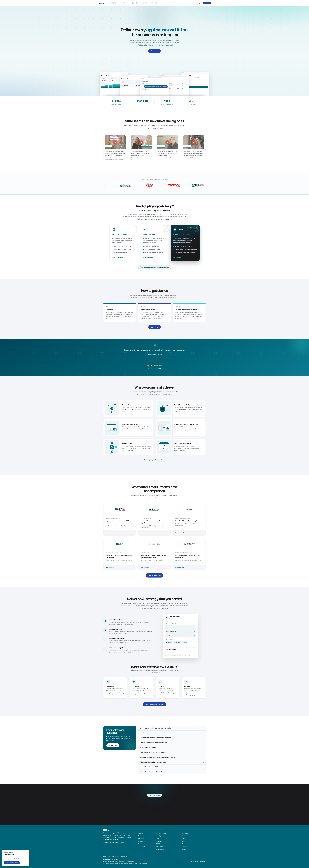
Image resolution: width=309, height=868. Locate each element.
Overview (140, 833)
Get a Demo (207, 3)
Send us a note (113, 745)
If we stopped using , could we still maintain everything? (157, 757)
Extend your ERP (127, 443)
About (183, 838)
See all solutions (160, 849)
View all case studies (154, 575)
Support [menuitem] (154, 3)
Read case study (110, 533)
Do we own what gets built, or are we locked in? (153, 752)
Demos (140, 836)
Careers (184, 844)
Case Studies (185, 833)
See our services (147, 257)
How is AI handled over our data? (149, 767)
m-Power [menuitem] (113, 3)
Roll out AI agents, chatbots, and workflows (187, 405)
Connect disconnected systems (132, 405)
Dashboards (159, 841)
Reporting (158, 836)
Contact (184, 846)
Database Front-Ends (161, 833)
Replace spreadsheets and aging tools (186, 424)
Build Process (141, 838)
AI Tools (158, 838)
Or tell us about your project (161, 815)
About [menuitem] (145, 3)
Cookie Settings (123, 856)
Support (184, 849)
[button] (200, 3)
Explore (117, 257)
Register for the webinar (12, 862)
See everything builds (153, 460)
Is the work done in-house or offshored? (151, 772)
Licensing (140, 841)
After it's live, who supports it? (148, 747)
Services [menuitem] (135, 3)
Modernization (159, 846)
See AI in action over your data (154, 704)
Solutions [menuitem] (125, 3)
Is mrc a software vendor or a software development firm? (156, 728)
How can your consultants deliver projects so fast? (153, 742)
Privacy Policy (106, 856)
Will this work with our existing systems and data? (153, 762)
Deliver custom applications (130, 424)
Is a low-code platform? (149, 733)
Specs (140, 844)
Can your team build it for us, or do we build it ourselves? (155, 738)
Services (184, 836)
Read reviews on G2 (154, 369)
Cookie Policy (115, 856)
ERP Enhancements (161, 844)
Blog (183, 841)
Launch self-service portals (182, 443)
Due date (196, 82)
